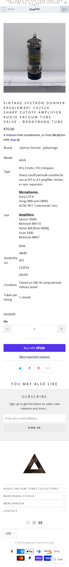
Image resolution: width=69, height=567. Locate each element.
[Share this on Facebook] (29, 368)
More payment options (34, 357)
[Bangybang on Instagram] (34, 523)
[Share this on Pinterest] (38, 368)
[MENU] (2, 9)
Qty (6, 321)
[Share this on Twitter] (20, 368)
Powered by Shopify (44, 542)
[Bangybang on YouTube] (40, 523)
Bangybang (28, 542)
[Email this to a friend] (48, 368)
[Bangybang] (34, 9)
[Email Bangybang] (28, 523)
